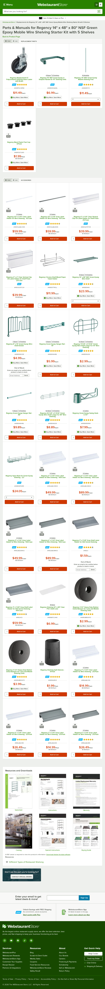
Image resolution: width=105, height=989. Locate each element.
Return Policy (64, 971)
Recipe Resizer (9, 965)
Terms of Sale (8, 979)
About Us (62, 953)
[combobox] (52, 11)
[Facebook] (18, 940)
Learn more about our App (79, 915)
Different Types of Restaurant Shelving (34, 862)
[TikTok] (25, 940)
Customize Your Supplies (12, 962)
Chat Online (91, 963)
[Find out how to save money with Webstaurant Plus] (14, 85)
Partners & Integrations (12, 968)
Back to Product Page (11, 37)
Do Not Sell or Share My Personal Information (76, 979)
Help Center (93, 954)
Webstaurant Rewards (11, 956)
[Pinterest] (31, 940)
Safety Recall (35, 971)
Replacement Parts (29, 41)
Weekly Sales (35, 959)
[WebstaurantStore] (35, 926)
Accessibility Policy (48, 979)
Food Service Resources (40, 965)
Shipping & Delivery (94, 966)
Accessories (26, 180)
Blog (32, 953)
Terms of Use (33, 979)
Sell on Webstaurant (67, 968)
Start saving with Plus (31, 915)
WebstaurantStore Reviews (40, 968)
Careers (62, 959)
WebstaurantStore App (11, 959)
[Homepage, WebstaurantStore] (52, 4)
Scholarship (63, 965)
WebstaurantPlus (9, 953)
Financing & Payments (68, 962)
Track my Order (93, 958)
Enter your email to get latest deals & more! (28, 897)
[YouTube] (11, 940)
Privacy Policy (20, 979)
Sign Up (84, 898)
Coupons (33, 962)
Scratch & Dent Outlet (38, 956)
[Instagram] (5, 940)
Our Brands (63, 956)
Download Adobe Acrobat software (58, 854)
